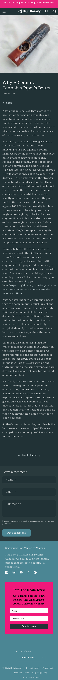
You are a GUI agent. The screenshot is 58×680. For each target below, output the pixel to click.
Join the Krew (29, 626)
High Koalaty (16, 668)
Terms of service (21, 672)
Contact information (30, 677)
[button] (4, 11)
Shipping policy (39, 672)
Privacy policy (49, 668)
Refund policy (32, 668)
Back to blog (31, 455)
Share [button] (9, 103)
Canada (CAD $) (27, 657)
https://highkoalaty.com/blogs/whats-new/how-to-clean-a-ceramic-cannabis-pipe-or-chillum (29, 289)
